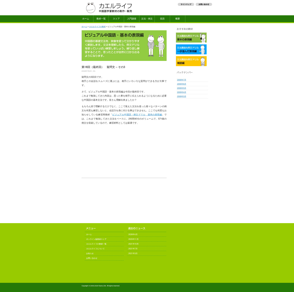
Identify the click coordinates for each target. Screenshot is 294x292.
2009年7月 (181, 79)
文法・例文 (147, 18)
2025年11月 (133, 239)
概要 (177, 18)
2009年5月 (181, 88)
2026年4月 (133, 234)
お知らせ (90, 253)
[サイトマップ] (186, 5)
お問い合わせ (91, 258)
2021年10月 (133, 243)
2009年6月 (181, 83)
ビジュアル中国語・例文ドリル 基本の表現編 (137, 114)
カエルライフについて (95, 248)
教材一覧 (101, 18)
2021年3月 (133, 253)
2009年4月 (181, 92)
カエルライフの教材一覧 (96, 243)
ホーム (85, 18)
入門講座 (131, 18)
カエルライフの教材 (97, 27)
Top (286, 284)
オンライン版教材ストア (96, 239)
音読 (162, 18)
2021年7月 (133, 248)
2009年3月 (181, 96)
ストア (116, 18)
